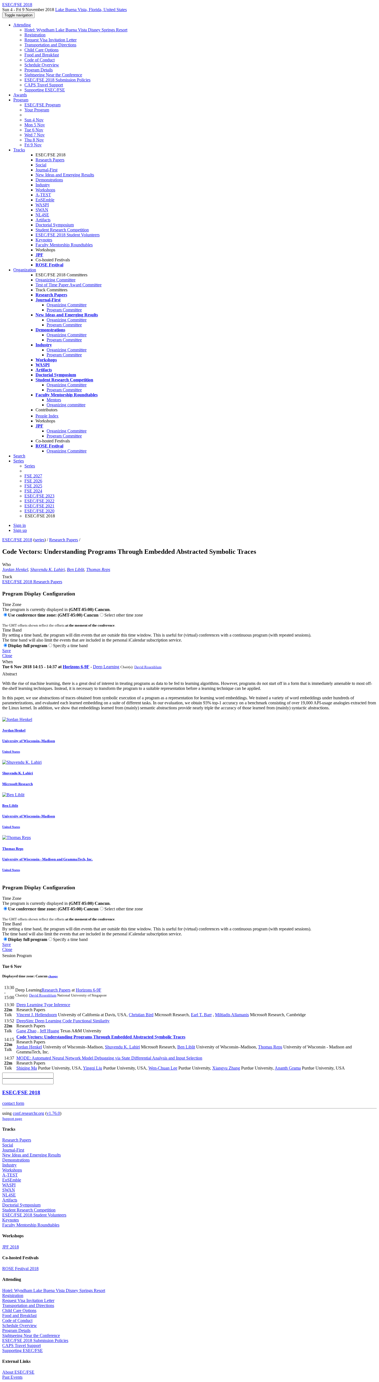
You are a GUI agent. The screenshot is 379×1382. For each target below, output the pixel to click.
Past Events (12, 1377)
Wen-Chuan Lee (162, 1068)
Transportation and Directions (50, 44)
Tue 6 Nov (33, 129)
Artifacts (43, 219)
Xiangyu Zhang (226, 1068)
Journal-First (46, 169)
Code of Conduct (39, 59)
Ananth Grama (288, 1068)
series (39, 539)
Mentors (54, 399)
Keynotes (44, 239)
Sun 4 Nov (34, 119)
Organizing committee (66, 404)
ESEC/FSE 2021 (39, 506)
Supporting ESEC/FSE (44, 89)
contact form (13, 1103)
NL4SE (42, 214)
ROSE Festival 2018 (20, 1268)
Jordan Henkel (15, 569)
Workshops (45, 189)
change (53, 976)
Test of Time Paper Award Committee (69, 284)
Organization (24, 269)
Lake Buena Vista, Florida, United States (91, 9)
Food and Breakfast (41, 54)
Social (41, 164)
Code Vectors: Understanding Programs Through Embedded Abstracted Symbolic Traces (100, 1037)
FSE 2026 (33, 481)
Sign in (19, 525)
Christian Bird (141, 1014)
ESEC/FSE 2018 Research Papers (32, 581)
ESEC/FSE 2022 (39, 501)
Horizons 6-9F (76, 666)
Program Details (38, 69)
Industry (43, 184)
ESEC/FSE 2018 (17, 539)
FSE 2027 (33, 476)
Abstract (9, 674)
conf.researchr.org (28, 1113)
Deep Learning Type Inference (43, 1004)
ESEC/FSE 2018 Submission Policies (57, 79)
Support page (12, 1118)
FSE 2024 (33, 491)
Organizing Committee (55, 279)
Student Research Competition (62, 229)
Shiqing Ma (26, 1068)
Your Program (36, 109)
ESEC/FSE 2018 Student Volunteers (68, 234)
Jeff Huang (49, 1030)
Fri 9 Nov (33, 144)
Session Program (17, 955)
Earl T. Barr (201, 1014)
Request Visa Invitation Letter (50, 39)
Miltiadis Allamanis (232, 1014)
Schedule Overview (41, 64)
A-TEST (43, 194)
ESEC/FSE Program (42, 104)
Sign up (20, 530)
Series (29, 466)
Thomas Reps (98, 569)
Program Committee (64, 309)
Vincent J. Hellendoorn (36, 1014)
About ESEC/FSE (18, 1372)
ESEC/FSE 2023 (39, 496)
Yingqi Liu (92, 1068)
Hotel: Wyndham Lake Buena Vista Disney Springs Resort (75, 29)
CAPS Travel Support (43, 84)
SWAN (42, 209)
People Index (47, 416)
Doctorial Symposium (55, 224)
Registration (35, 34)
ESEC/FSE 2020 (39, 511)
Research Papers (50, 159)
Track (7, 576)
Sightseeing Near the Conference (53, 74)
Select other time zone (123, 615)
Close (7, 655)
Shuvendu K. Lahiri (47, 569)
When (7, 661)
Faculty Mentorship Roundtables (64, 244)
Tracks (19, 149)
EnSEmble (45, 199)
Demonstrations (49, 179)
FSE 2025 (33, 486)
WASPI (42, 204)
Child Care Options (41, 49)
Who (6, 564)
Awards (20, 94)
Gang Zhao (26, 1030)
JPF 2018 (10, 1247)
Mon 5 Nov (34, 124)
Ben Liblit (75, 569)
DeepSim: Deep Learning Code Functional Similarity (63, 1020)
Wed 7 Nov (34, 134)
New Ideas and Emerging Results (65, 174)
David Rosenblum (147, 667)
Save (6, 650)
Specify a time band (70, 645)
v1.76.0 (53, 1113)
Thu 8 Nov (34, 139)
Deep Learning (106, 666)
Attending (22, 24)
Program (20, 99)
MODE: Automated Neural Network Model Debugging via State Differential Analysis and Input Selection (109, 1058)
